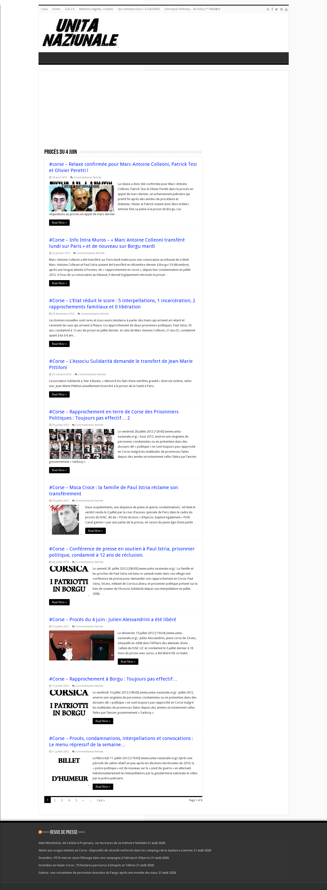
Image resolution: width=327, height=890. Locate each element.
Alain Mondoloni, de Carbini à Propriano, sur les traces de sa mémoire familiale (93, 843)
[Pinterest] (281, 9)
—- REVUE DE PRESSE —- (64, 832)
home (56, 9)
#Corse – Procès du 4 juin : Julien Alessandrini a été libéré (112, 619)
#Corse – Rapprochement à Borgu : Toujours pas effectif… (113, 679)
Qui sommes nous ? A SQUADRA (139, 9)
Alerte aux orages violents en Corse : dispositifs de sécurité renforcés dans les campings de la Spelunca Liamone (116, 850)
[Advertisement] (163, 112)
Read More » (59, 222)
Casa (44, 9)
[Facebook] (272, 9)
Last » (101, 800)
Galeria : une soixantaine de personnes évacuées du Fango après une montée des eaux (98, 872)
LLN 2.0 (69, 9)
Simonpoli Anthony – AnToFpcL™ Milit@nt (192, 9)
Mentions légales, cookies (96, 9)
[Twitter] (277, 9)
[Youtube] (286, 9)
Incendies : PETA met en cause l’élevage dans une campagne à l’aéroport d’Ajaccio (94, 858)
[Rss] (268, 9)
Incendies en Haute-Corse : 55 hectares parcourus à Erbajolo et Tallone (87, 865)
